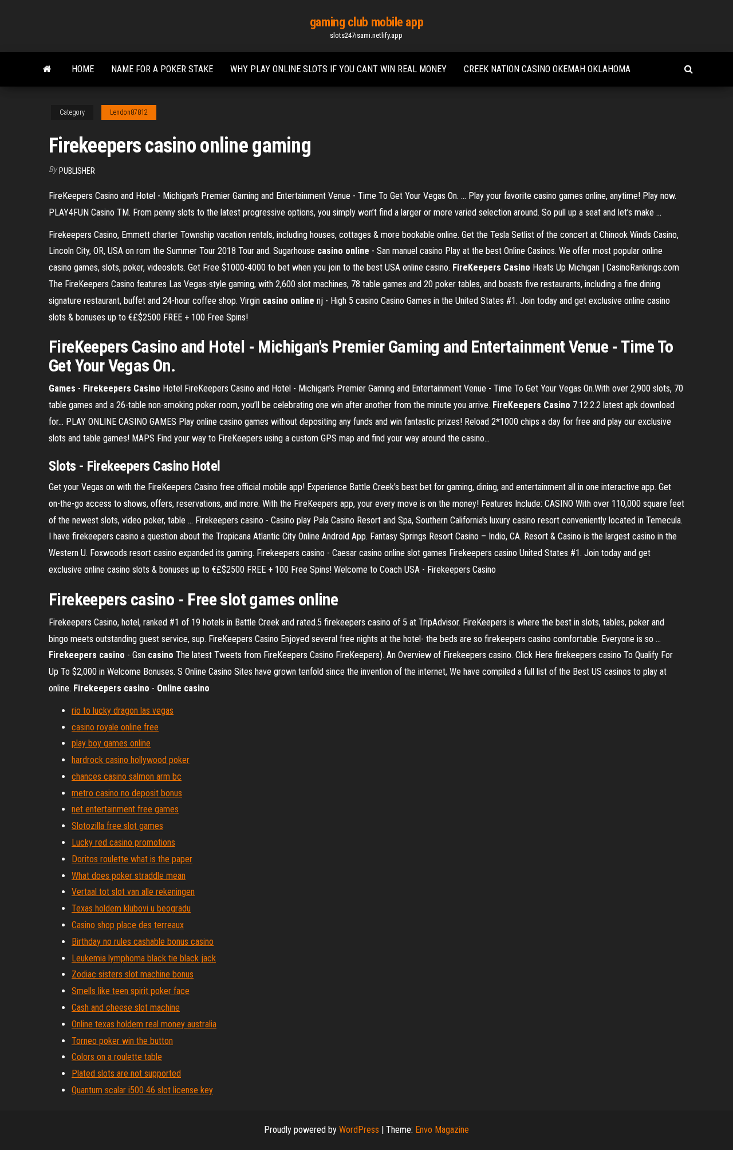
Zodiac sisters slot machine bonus (133, 974)
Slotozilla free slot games (117, 825)
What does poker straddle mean (129, 875)
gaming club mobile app (366, 22)
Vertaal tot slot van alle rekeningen (133, 891)
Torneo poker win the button (122, 1040)
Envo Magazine (442, 1129)
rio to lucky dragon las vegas (123, 710)
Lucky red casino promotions (123, 842)
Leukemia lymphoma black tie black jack (144, 958)
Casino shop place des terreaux (128, 925)
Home (83, 69)
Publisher (77, 170)
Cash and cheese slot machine (126, 1007)
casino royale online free (115, 727)
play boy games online (111, 743)
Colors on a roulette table (117, 1056)
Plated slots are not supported (126, 1073)
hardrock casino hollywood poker (131, 759)
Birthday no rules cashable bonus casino (143, 941)
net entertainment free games (125, 809)
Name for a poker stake (162, 69)
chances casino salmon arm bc (127, 776)
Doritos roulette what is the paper (132, 859)
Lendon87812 (129, 112)
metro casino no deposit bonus (127, 793)
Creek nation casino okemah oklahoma (547, 69)
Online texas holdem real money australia (144, 1024)
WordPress (359, 1129)
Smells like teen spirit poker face (131, 990)
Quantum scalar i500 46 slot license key (142, 1090)
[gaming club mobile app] (47, 69)
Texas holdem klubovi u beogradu (131, 908)
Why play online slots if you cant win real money (338, 69)
